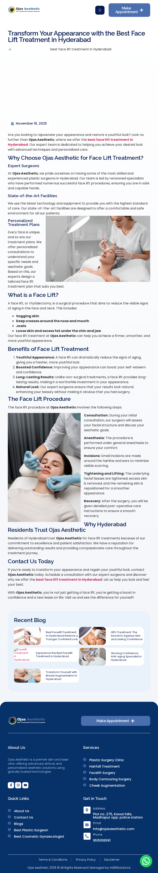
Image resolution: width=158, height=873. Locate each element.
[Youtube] (25, 785)
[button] (146, 861)
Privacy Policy (86, 860)
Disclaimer (112, 860)
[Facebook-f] (11, 785)
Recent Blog (30, 620)
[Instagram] (18, 785)
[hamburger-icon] (100, 10)
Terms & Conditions (53, 860)
